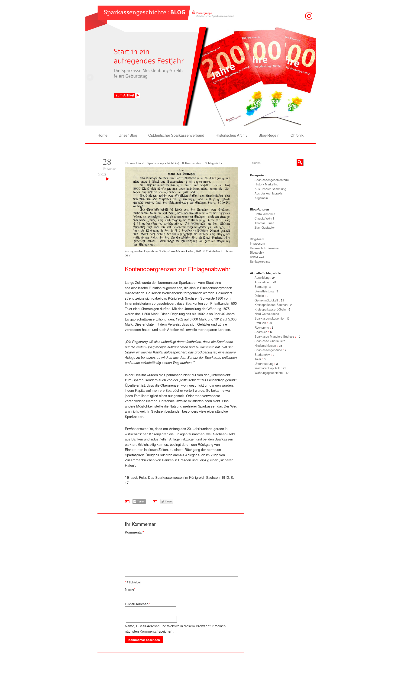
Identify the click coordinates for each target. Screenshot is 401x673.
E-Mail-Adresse (137, 603)
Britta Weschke (265, 214)
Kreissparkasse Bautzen (271, 304)
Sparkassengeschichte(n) (163, 163)
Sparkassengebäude (268, 350)
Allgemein (261, 198)
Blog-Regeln (269, 135)
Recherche (262, 327)
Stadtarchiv (262, 354)
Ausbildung (262, 277)
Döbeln (259, 295)
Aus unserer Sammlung (270, 189)
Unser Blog (128, 135)
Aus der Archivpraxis (269, 193)
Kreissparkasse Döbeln (270, 309)
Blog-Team (257, 239)
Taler (258, 359)
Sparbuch (261, 332)
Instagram (308, 16)
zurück (311, 77)
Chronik (297, 135)
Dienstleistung (264, 291)
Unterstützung (264, 363)
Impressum (257, 243)
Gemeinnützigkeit (266, 300)
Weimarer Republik (267, 368)
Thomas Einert (134, 163)
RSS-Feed (257, 257)
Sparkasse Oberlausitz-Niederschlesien (270, 343)
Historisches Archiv (231, 135)
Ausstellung (262, 282)
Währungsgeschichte (269, 372)
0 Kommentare (192, 163)
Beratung (261, 286)
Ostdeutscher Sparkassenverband (176, 135)
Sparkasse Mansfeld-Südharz (274, 336)
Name (129, 589)
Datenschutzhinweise (264, 248)
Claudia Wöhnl (264, 218)
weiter (90, 77)
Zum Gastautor (265, 227)
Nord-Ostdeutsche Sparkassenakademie (269, 315)
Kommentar (134, 532)
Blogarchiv (257, 252)
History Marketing (266, 184)
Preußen (260, 322)
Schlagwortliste (260, 261)
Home (102, 135)
